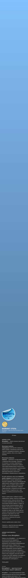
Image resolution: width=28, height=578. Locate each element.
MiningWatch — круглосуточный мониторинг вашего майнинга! (12, 569)
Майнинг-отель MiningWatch (10, 535)
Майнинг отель (9, 428)
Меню (14, 435)
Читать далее (5, 562)
